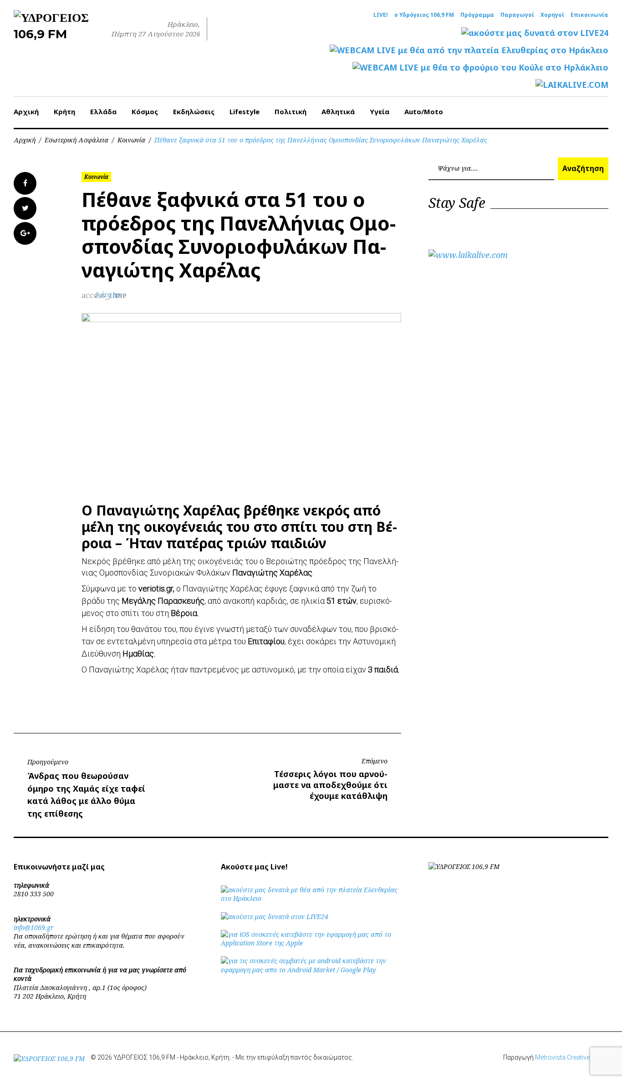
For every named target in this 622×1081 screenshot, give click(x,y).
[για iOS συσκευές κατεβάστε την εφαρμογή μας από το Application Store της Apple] (311, 943)
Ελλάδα (103, 111)
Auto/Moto (423, 111)
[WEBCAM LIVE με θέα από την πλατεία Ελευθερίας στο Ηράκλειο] (469, 50)
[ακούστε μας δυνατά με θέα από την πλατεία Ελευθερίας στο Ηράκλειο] (311, 898)
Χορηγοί (552, 15)
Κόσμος (145, 111)
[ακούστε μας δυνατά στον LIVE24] (534, 33)
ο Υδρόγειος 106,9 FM (424, 15)
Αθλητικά (338, 111)
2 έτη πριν (110, 294)
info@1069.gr (34, 927)
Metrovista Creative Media (571, 1057)
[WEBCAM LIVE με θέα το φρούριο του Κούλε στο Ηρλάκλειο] (480, 67)
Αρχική (26, 111)
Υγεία (379, 111)
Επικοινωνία (589, 15)
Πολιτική (290, 111)
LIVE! (380, 15)
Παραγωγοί (517, 15)
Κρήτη (64, 111)
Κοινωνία (131, 140)
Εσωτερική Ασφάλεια (76, 140)
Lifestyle (244, 111)
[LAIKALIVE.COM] (571, 85)
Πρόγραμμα (477, 15)
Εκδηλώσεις (193, 111)
